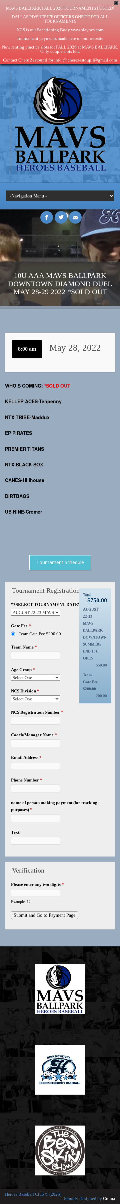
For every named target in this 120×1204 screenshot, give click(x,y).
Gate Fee (21, 625)
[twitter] (61, 213)
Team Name (24, 647)
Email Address (26, 757)
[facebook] (46, 213)
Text (15, 832)
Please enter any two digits (37, 884)
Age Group (23, 669)
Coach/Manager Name (34, 734)
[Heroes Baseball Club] (60, 171)
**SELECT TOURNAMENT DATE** (48, 604)
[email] (75, 213)
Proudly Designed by (89, 1198)
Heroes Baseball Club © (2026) (33, 1194)
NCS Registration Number (37, 712)
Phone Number (26, 780)
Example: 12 (21, 902)
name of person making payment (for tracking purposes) (54, 806)
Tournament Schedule (60, 562)
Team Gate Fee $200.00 (40, 633)
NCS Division (25, 690)
